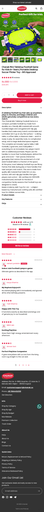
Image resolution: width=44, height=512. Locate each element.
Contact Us (6, 446)
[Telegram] (15, 497)
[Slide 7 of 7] (39, 59)
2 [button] (19, 365)
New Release (7, 417)
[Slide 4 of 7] (22, 59)
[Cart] (41, 8)
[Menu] (2, 8)
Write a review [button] (22, 245)
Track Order (6, 424)
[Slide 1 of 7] (4, 59)
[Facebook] (3, 497)
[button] (7, 77)
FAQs (4, 435)
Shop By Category (9, 406)
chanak (24, 504)
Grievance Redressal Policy (12, 471)
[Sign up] (38, 491)
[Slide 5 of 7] (27, 59)
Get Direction (7, 395)
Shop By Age (7, 409)
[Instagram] (7, 497)
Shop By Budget (8, 413)
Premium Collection (9, 420)
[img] (7, 260)
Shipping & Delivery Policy (12, 460)
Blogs (4, 442)
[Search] (36, 8)
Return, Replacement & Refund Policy (16, 457)
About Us (5, 438)
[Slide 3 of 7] (16, 59)
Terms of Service (8, 467)
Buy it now (22, 100)
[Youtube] (11, 497)
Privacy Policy (7, 464)
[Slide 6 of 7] (33, 59)
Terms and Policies (22, 509)
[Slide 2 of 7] (10, 59)
